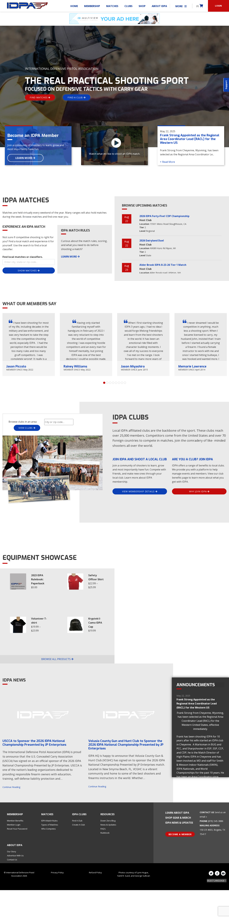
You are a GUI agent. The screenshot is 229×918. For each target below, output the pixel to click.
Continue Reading (11, 787)
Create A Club (78, 824)
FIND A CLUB (75, 97)
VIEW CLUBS (26, 427)
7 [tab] (122, 383)
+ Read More (167, 162)
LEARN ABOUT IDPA (177, 812)
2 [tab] (107, 383)
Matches (112, 6)
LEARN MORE (24, 158)
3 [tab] (110, 383)
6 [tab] (119, 383)
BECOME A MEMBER (180, 834)
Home (74, 6)
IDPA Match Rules (49, 820)
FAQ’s (103, 828)
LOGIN (218, 5)
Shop (142, 6)
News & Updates (108, 824)
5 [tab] (116, 383)
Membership (92, 6)
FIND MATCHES (39, 97)
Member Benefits (15, 820)
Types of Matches (49, 824)
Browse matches (32, 216)
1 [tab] (104, 383)
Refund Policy (95, 872)
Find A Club (77, 820)
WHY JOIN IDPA (198, 491)
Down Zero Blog (107, 820)
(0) (198, 6)
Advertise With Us (15, 855)
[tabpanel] (28, 344)
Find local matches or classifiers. (22, 257)
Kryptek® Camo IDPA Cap (95, 622)
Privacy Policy (57, 872)
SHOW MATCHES (27, 270)
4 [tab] (113, 383)
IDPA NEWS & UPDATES (179, 822)
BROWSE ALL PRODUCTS (56, 659)
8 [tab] (125, 383)
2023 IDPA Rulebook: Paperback (37, 579)
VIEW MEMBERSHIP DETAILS (138, 491)
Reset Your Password (17, 828)
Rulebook (105, 832)
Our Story (11, 851)
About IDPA (159, 6)
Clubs (128, 6)
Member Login (13, 824)
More (179, 6)
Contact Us (12, 859)
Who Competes (48, 828)
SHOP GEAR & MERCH (178, 817)
